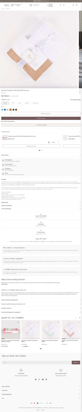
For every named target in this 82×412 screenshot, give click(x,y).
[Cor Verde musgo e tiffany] (3, 346)
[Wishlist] (64, 5)
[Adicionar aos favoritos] (18, 322)
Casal (19, 103)
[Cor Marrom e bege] (4, 346)
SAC (3, 398)
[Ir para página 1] (39, 150)
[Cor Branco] (21, 346)
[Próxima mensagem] (80, 1)
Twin (13, 103)
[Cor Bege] (7, 109)
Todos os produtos (7, 5)
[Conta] (73, 5)
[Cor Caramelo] (10, 109)
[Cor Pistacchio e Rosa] (49, 142)
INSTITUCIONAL (6, 386)
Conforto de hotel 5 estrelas (51, 5)
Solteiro (5, 103)
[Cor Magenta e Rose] (7, 346)
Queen (27, 103)
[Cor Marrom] (16, 109)
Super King (35, 103)
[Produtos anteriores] (76, 132)
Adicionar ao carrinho (45, 113)
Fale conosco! (4, 284)
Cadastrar (75, 362)
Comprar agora (41, 118)
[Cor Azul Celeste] (2, 109)
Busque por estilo (13, 5)
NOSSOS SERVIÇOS (6, 394)
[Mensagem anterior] (2, 1)
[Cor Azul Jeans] (5, 109)
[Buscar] (60, 5)
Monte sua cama (19, 5)
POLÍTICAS (4, 390)
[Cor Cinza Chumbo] (13, 109)
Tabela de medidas (76, 99)
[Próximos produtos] (80, 132)
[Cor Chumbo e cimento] (6, 346)
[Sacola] (76, 5)
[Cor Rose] (23, 346)
